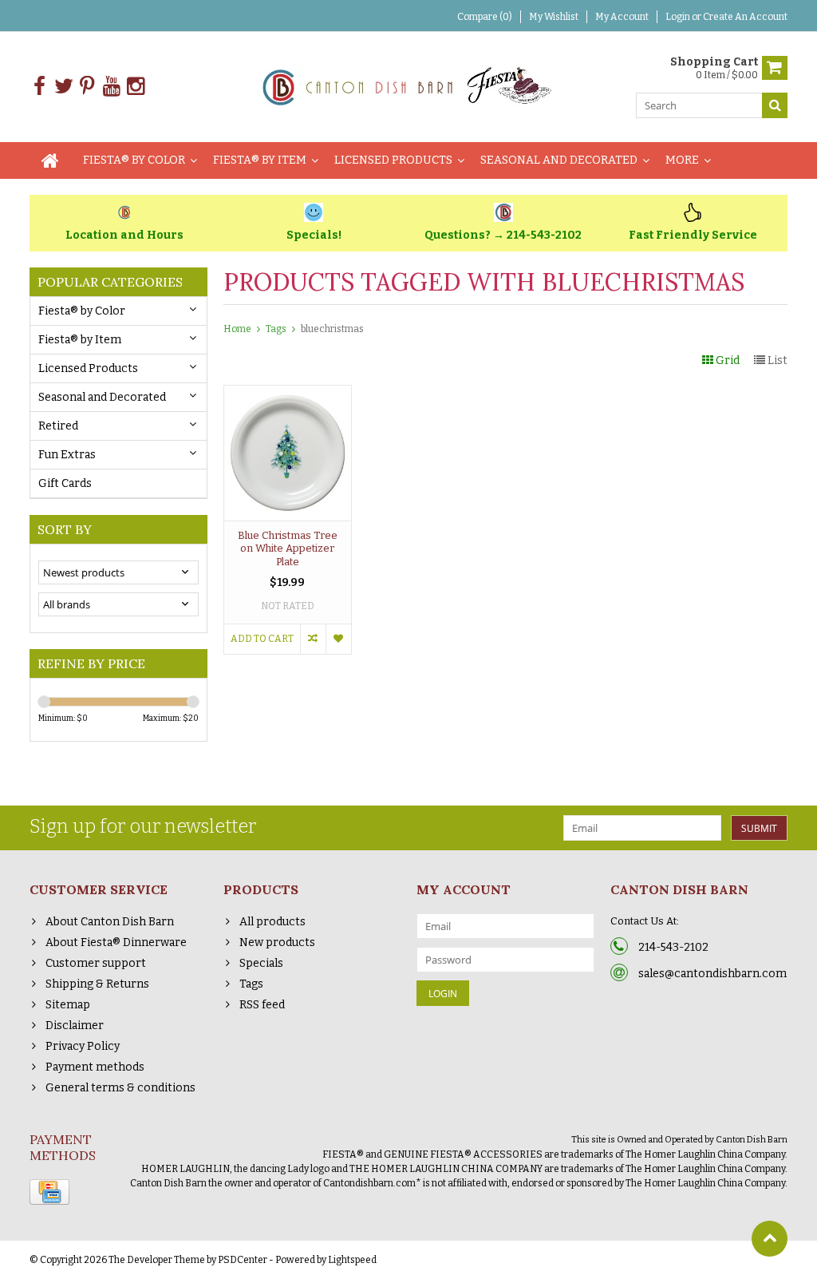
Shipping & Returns (97, 984)
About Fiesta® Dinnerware (116, 942)
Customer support (95, 963)
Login (678, 16)
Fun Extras (67, 454)
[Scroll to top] (769, 1239)
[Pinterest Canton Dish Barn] (87, 86)
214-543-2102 (673, 947)
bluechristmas (332, 329)
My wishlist (553, 16)
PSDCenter (242, 1259)
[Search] (774, 105)
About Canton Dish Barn (109, 922)
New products (277, 942)
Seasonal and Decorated (558, 160)
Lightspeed (352, 1259)
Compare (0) (484, 16)
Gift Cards (65, 483)
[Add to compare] (313, 639)
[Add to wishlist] (338, 639)
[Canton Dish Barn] (409, 86)
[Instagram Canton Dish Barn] (135, 86)
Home (237, 329)
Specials (261, 963)
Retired (58, 426)
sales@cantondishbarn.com (712, 973)
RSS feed (262, 1005)
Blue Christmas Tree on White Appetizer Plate (287, 548)
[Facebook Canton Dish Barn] (39, 86)
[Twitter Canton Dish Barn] (63, 86)
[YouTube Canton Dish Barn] (111, 86)
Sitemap (67, 1005)
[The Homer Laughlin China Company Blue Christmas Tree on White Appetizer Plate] (288, 394)
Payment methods (94, 1067)
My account (622, 16)
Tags (276, 329)
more (682, 160)
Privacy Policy (82, 1046)
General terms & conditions (120, 1088)
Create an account (745, 16)
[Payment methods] (49, 1192)
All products (272, 922)
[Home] (50, 160)
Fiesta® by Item (259, 160)
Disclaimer (74, 1025)
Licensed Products (393, 160)
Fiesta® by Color (134, 160)
